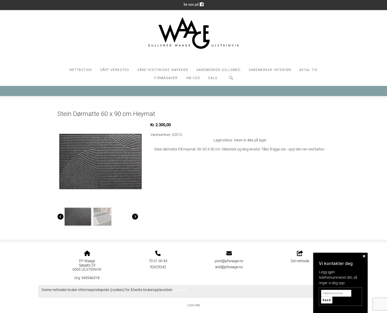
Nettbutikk (81, 70)
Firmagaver (166, 78)
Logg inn (193, 305)
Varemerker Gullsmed (218, 70)
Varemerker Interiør (270, 70)
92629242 (158, 267)
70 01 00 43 (158, 261)
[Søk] (231, 77)
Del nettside (300, 261)
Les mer (180, 290)
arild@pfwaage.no (229, 267)
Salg (212, 78)
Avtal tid (308, 70)
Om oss (193, 78)
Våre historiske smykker (162, 70)
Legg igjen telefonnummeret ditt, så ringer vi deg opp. (338, 277)
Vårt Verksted (114, 70)
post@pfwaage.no (229, 261)
